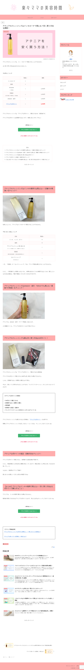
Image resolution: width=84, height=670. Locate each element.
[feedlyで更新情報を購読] (70, 70)
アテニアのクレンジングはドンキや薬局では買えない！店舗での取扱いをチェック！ (26, 150)
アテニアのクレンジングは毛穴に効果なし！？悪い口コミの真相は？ (22, 531)
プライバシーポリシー (70, 665)
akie (71, 59)
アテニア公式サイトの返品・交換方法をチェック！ (18, 157)
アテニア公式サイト (11, 104)
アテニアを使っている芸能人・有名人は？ (15, 536)
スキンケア (63, 82)
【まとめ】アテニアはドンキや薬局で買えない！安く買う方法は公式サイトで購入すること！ (28, 159)
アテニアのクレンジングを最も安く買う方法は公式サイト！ (20, 154)
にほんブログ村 (70, 99)
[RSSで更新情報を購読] (72, 70)
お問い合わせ (79, 665)
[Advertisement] (29, 175)
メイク (62, 89)
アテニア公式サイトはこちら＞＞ (29, 129)
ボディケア (63, 86)
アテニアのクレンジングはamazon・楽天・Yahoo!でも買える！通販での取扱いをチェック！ (28, 152)
